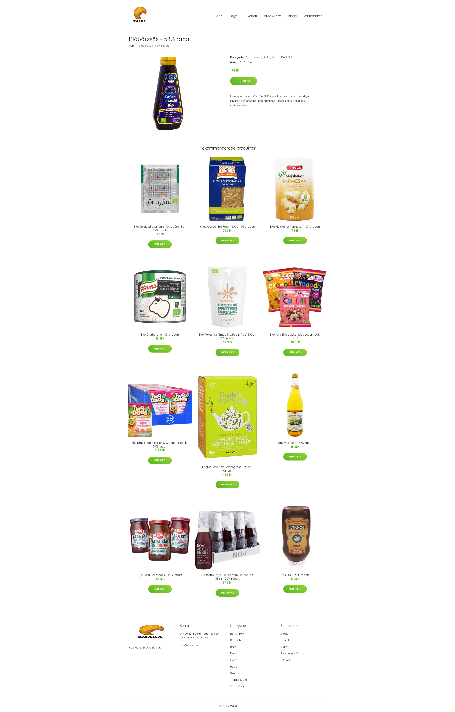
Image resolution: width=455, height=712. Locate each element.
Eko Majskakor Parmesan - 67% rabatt (295, 226)
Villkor (284, 647)
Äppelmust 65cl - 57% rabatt (295, 442)
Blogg (292, 16)
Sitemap (286, 660)
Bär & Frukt (237, 633)
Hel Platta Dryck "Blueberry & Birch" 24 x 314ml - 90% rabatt (227, 576)
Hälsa (233, 666)
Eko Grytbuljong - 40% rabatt (160, 334)
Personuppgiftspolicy (294, 653)
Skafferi (251, 16)
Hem (132, 45)
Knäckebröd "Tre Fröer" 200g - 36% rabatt (227, 226)
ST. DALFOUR (285, 57)
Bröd (233, 647)
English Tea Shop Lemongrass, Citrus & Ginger (227, 468)
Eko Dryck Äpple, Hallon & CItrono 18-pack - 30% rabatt (160, 444)
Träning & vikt (238, 679)
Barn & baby (237, 640)
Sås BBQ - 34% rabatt (295, 575)
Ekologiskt (269, 57)
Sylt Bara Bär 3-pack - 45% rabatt (160, 575)
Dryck (234, 16)
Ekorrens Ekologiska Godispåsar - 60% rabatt (295, 336)
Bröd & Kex (272, 16)
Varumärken (313, 16)
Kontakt (286, 640)
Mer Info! (243, 81)
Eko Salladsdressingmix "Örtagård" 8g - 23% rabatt (160, 228)
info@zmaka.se (189, 645)
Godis (219, 16)
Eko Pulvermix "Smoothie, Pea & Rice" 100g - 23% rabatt (227, 336)
